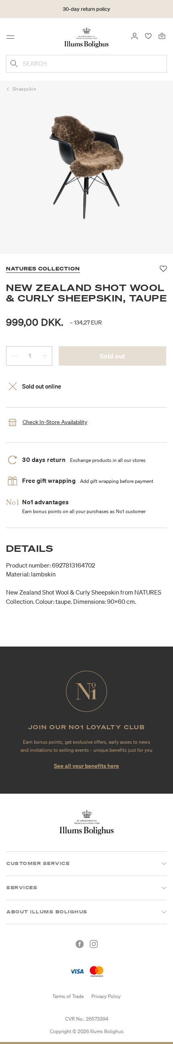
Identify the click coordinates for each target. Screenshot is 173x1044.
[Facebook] (80, 944)
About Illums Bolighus (47, 912)
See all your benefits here (86, 765)
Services (21, 887)
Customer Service (38, 863)
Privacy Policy (106, 996)
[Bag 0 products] (162, 35)
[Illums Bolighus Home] (86, 37)
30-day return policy (86, 9)
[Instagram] (94, 944)
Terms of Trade (68, 996)
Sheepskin (24, 88)
